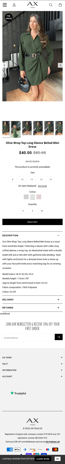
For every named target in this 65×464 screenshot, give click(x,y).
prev (4, 65)
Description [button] (10, 235)
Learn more (43, 459)
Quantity (32, 204)
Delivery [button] (8, 299)
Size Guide (42, 186)
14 (41, 179)
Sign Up (59, 337)
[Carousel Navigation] (32, 65)
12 (31, 179)
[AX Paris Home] (32, 5)
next (60, 65)
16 (50, 179)
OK (57, 459)
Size (33, 172)
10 (22, 179)
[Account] (14, 5)
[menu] (5, 5)
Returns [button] (7, 307)
